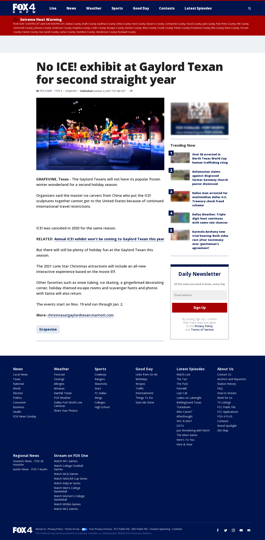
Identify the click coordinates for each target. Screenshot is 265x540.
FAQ (220, 388)
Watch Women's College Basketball (69, 497)
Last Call (182, 393)
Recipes (140, 384)
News (18, 369)
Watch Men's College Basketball (67, 489)
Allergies (59, 384)
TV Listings (224, 402)
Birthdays (141, 379)
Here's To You (185, 440)
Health (17, 412)
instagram (233, 530)
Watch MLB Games (66, 474)
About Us (225, 369)
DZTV (180, 426)
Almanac (59, 388)
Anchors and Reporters (231, 379)
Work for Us (224, 398)
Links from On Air (147, 374)
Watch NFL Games (66, 461)
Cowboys (100, 374)
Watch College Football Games (68, 467)
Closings (59, 379)
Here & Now (184, 444)
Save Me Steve (145, 402)
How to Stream (226, 393)
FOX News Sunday (24, 416)
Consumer (19, 402)
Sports (100, 369)
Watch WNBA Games (67, 504)
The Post (182, 384)
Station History (226, 384)
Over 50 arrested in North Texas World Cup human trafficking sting (210, 158)
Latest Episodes (190, 369)
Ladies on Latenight (189, 398)
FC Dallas (101, 393)
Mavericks (101, 384)
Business (18, 407)
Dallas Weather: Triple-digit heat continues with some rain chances (210, 218)
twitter (226, 530)
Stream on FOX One (71, 455)
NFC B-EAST (184, 421)
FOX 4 (58, 90)
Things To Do (144, 398)
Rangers (100, 379)
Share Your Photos (66, 410)
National (18, 384)
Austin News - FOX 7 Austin (30, 469)
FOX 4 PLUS (224, 416)
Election (18, 393)
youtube (241, 530)
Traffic (140, 388)
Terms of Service (202, 329)
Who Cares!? (184, 412)
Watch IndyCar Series (67, 483)
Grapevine (71, 90)
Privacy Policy (204, 326)
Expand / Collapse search (249, 8)
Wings (98, 398)
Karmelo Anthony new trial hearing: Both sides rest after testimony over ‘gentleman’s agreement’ (210, 240)
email (249, 530)
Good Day (144, 369)
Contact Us (224, 374)
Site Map (222, 430)
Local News (20, 374)
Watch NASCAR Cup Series (70, 478)
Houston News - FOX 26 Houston (28, 462)
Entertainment (144, 393)
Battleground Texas (189, 402)
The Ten (182, 379)
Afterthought (185, 416)
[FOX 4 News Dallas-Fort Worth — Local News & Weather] (26, 8)
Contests (223, 421)
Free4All (182, 388)
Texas (17, 379)
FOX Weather (62, 398)
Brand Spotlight (227, 426)
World (16, 388)
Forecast (59, 374)
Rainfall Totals (63, 393)
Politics (17, 398)
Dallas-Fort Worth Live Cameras (68, 404)
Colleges (100, 402)
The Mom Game (187, 435)
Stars (98, 388)
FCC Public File (226, 407)
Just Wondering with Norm (193, 430)
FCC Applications (227, 412)
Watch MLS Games (66, 509)
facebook (218, 530)
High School (102, 407)
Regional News (26, 455)
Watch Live (183, 374)
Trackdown (184, 407)
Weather (61, 369)
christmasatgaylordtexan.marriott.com (81, 315)
